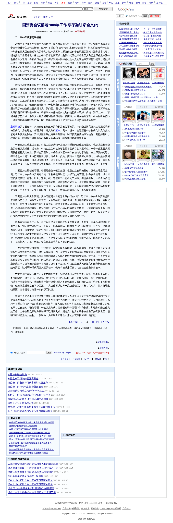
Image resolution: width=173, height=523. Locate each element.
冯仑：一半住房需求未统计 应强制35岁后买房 (32, 492)
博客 (57, 3)
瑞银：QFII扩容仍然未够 (21, 403)
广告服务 (67, 508)
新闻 (16, 3)
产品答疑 (126, 508)
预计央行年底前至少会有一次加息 (25, 476)
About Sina (56, 508)
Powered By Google (62, 352)
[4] (97, 322)
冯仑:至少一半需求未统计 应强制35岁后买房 (31, 488)
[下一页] (105, 322)
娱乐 (30, 3)
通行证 (159, 3)
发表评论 (104, 348)
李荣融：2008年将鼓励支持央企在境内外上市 (31, 407)
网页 (16, 352)
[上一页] (73, 322)
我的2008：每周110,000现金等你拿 (92, 352)
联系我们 (76, 508)
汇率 (57, 130)
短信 (131, 3)
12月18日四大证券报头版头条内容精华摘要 (30, 411)
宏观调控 (15, 126)
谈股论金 (64, 359)
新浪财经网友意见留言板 (66, 503)
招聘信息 (85, 508)
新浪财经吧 (102, 342)
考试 (111, 3)
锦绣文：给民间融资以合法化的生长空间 (29, 395)
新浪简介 (47, 508)
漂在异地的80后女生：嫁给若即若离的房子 (30, 480)
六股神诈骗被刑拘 (17, 374)
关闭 (106, 359)
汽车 (77, 3)
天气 (124, 3)
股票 (43, 3)
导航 (151, 3)
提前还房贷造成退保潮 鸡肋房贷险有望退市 (30, 472)
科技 (50, 3)
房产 (84, 3)
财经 (36, 3)
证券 (45, 17)
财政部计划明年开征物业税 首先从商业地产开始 (33, 468)
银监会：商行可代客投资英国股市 (25, 386)
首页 (9, 3)
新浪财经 (37, 17)
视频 (70, 3)
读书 (104, 3)
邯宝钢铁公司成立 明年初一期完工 (26, 391)
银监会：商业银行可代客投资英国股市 (28, 382)
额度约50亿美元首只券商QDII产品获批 (28, 399)
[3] (92, 322)
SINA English (106, 508)
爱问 (138, 3)
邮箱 (144, 3)
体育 (23, 3)
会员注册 (117, 508)
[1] (81, 322)
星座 (117, 3)
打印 (98, 359)
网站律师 (95, 508)
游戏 (90, 3)
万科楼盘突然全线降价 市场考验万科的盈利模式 (33, 464)
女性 (97, 3)
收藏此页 (77, 359)
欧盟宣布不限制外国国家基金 (23, 378)
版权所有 (91, 519)
